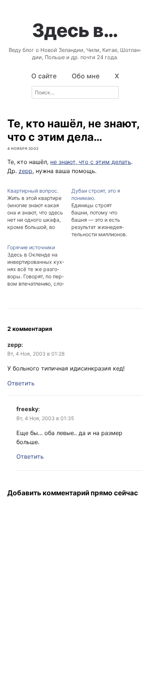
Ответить (21, 383)
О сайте (44, 76)
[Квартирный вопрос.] (39, 209)
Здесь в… (75, 30)
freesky (27, 409)
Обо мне (86, 76)
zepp (25, 171)
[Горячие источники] (39, 265)
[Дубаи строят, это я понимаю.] (103, 212)
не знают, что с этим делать (90, 161)
